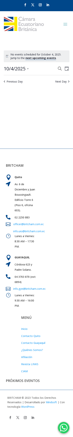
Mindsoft (51, 402)
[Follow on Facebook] (25, 5)
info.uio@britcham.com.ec (29, 231)
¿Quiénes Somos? (32, 350)
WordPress (27, 406)
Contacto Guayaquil (33, 343)
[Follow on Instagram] (40, 5)
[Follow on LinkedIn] (48, 5)
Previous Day (15, 81)
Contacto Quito (30, 336)
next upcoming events (40, 58)
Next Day (61, 81)
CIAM (24, 371)
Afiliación (26, 357)
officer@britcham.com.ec (28, 224)
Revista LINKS (29, 364)
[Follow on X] (33, 5)
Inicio (24, 329)
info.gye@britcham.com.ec (29, 288)
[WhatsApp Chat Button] (63, 427)
